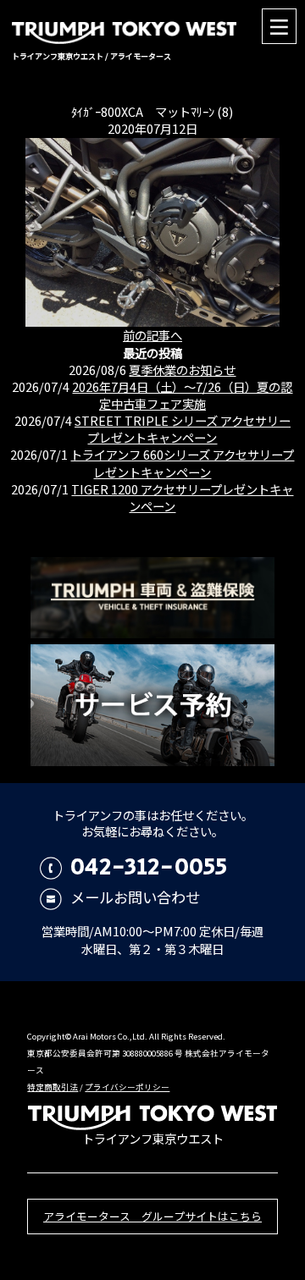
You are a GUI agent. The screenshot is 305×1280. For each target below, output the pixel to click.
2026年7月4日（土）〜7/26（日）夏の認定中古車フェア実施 (182, 395)
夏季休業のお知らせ (182, 369)
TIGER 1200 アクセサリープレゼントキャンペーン (182, 497)
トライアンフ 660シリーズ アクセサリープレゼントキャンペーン (182, 462)
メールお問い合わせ (135, 897)
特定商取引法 (52, 1087)
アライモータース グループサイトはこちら (152, 1216)
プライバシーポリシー (127, 1087)
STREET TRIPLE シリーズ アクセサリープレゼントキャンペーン (183, 428)
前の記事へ (152, 335)
